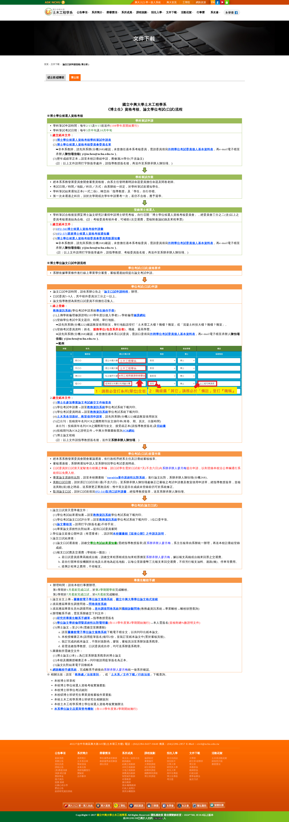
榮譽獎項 (112, 12)
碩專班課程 (149, 770)
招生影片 (171, 761)
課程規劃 (141, 12)
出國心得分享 (61, 785)
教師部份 (193, 770)
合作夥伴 (81, 776)
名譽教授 (126, 779)
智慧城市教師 (128, 776)
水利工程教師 (128, 767)
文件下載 (171, 12)
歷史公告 (59, 788)
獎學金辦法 (194, 776)
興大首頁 (172, 2)
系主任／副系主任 (130, 758)
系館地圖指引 (83, 770)
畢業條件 (148, 761)
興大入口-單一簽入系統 (148, 2)
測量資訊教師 (128, 773)
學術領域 (81, 764)
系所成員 (126, 12)
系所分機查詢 (128, 791)
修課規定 (148, 758)
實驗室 (80, 773)
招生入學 (156, 12)
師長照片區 (217, 761)
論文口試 (193, 779)
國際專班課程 (151, 773)
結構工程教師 (128, 764)
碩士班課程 (149, 767)
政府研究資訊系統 (63, 791)
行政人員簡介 (128, 788)
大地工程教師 (128, 770)
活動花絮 (186, 12)
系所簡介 (97, 12)
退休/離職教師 (129, 785)
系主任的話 (172, 758)
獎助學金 (59, 776)
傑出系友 (104, 764)
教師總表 (126, 761)
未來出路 (81, 767)
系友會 (215, 12)
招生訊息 (59, 764)
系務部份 (193, 767)
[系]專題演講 (61, 770)
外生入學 (171, 770)
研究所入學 (172, 767)
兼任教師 (126, 782)
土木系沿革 (82, 761)
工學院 (186, 2)
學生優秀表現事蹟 (108, 758)
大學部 (192, 758)
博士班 (192, 764)
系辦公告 (59, 761)
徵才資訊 (59, 779)
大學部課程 (149, 764)
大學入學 (171, 764)
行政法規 (193, 773)
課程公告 (59, 767)
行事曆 (201, 12)
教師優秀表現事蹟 (108, 761)
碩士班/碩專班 (196, 761)
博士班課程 (149, 776)
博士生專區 (172, 776)
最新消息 (59, 758)
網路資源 (201, 2)
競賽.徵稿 (59, 782)
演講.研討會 (60, 773)
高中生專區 (172, 773)
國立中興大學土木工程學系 (112, 815)
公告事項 (82, 12)
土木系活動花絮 (219, 758)
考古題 (170, 779)
